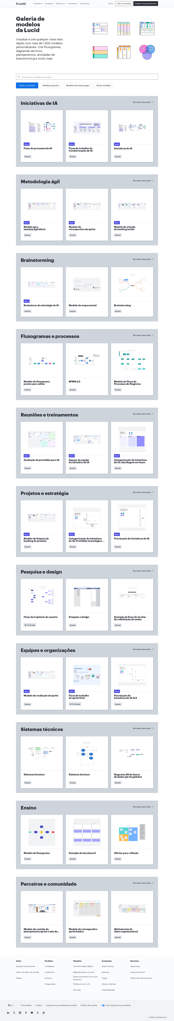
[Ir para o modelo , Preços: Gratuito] (132, 292)
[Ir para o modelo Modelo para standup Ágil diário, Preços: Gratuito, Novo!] (42, 215)
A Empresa (72, 3)
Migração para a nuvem (83, 972)
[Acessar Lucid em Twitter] (14, 1013)
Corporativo (85, 3)
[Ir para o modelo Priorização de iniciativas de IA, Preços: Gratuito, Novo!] (132, 526)
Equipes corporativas (25, 966)
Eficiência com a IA (81, 984)
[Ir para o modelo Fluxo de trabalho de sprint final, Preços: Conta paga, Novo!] (87, 683)
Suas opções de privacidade (118, 1005)
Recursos (60, 3)
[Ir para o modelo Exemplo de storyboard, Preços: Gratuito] (87, 839)
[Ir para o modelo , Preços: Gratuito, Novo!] (132, 136)
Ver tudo (77, 990)
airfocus (48, 978)
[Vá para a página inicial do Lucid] (24, 3)
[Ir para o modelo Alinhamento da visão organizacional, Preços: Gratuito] (132, 917)
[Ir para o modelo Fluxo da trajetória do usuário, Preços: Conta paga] (42, 605)
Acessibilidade (108, 990)
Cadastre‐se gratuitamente (145, 3)
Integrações (50, 984)
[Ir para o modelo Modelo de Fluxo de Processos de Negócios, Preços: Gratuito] (132, 369)
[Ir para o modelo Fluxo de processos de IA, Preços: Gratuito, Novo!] (42, 136)
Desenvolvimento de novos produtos (85, 978)
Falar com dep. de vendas (27, 972)
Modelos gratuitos (51, 85)
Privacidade (26, 1005)
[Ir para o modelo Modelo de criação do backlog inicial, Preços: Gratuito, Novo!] (132, 215)
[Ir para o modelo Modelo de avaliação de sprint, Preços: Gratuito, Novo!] (42, 683)
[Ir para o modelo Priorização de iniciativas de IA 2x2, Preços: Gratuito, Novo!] (132, 683)
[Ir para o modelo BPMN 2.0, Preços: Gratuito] (87, 369)
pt (12, 1005)
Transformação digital (83, 966)
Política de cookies (89, 1005)
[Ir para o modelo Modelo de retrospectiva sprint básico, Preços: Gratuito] (87, 917)
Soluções (48, 3)
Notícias (105, 972)
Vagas (104, 978)
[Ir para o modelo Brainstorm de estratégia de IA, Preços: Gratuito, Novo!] (42, 292)
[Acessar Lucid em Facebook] (26, 1013)
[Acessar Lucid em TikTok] (43, 1013)
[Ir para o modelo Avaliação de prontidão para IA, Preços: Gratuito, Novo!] (42, 448)
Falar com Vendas (124, 3)
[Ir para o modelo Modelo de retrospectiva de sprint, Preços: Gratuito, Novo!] (87, 215)
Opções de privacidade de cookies (61, 1005)
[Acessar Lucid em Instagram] (20, 1013)
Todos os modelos (27, 85)
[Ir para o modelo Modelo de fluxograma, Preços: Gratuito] (42, 839)
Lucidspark (49, 966)
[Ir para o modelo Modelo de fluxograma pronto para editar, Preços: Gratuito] (42, 369)
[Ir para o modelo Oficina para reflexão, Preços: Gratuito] (132, 839)
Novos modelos (104, 85)
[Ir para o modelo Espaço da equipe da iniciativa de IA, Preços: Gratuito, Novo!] (87, 448)
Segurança (135, 966)
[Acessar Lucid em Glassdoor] (38, 1013)
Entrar (111, 3)
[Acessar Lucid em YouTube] (32, 1013)
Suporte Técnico (137, 972)
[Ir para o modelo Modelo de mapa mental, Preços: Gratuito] (87, 292)
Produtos (37, 3)
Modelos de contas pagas (77, 85)
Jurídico (38, 1005)
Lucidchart (49, 972)
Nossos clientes (109, 984)
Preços (19, 978)
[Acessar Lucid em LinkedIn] (8, 1013)
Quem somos (108, 966)
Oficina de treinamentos (141, 978)
